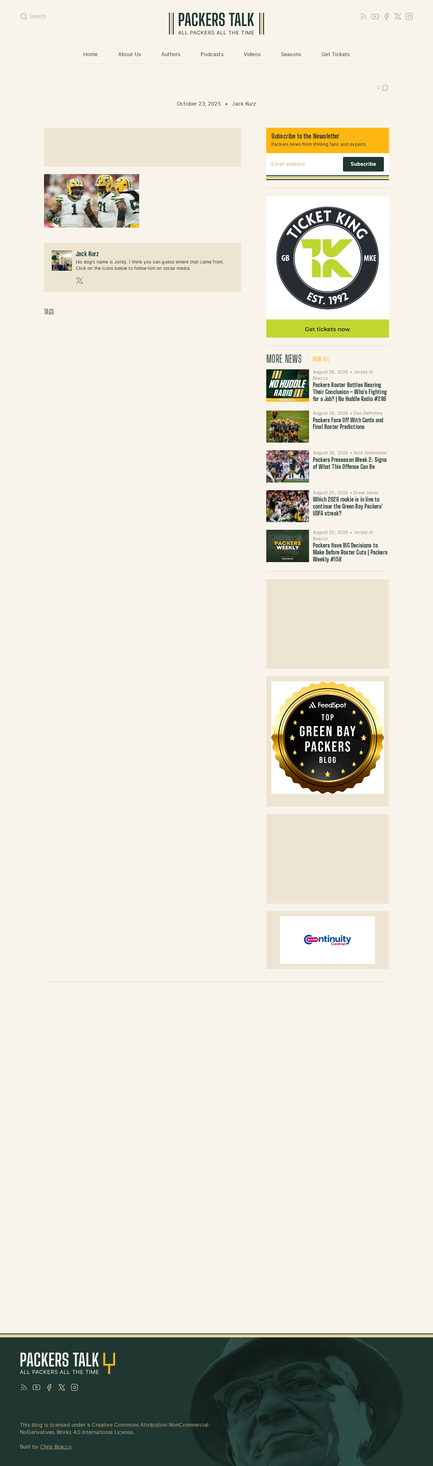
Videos (252, 54)
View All (321, 359)
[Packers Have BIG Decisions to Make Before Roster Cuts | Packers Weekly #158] (287, 546)
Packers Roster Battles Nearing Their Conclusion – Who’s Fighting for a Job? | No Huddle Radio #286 (350, 392)
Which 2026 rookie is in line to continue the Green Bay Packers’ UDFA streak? (348, 506)
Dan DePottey (368, 413)
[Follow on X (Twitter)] (79, 280)
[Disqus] (216, 1076)
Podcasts (212, 54)
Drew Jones (365, 493)
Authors (170, 54)
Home (90, 54)
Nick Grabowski (370, 453)
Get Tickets (335, 54)
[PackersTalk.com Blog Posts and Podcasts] (216, 24)
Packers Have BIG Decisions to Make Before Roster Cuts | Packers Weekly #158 (350, 552)
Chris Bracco (56, 1447)
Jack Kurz (244, 104)
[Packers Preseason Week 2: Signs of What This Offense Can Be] (287, 466)
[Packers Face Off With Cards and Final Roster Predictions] (287, 427)
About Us (129, 54)
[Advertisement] (142, 147)
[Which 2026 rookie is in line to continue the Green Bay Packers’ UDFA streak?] (287, 506)
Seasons (291, 54)
